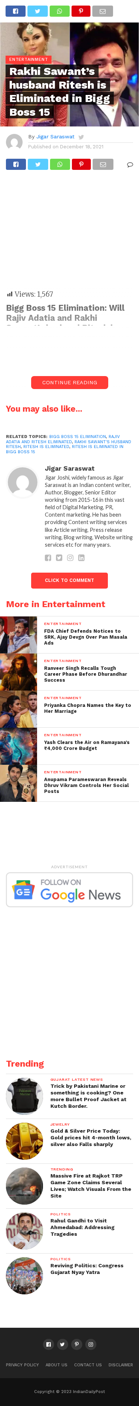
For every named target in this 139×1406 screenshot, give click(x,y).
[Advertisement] (69, 233)
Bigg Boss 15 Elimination (77, 436)
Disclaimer (121, 1365)
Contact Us (88, 1365)
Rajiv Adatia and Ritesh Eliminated (63, 439)
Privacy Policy (22, 1365)
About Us (56, 1365)
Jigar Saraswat (55, 136)
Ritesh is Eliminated (46, 446)
